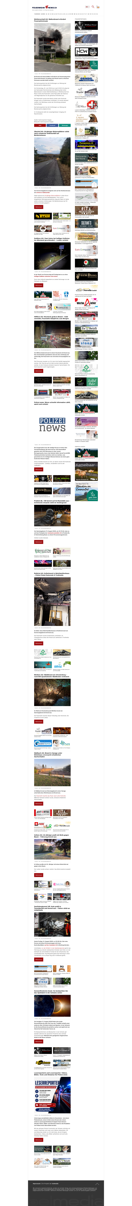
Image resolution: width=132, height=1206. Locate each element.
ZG (97, 14)
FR (58, 14)
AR (48, 14)
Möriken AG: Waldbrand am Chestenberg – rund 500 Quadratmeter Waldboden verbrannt (51, 675)
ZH (95, 14)
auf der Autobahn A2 (51, 945)
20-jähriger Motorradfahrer (52, 195)
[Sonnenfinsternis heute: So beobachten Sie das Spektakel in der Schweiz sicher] (52, 1006)
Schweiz (43, 14)
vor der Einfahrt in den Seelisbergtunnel (52, 948)
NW (72, 14)
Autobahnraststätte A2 (54, 533)
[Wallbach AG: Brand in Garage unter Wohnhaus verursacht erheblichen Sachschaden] (52, 772)
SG (76, 14)
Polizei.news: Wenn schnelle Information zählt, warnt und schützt (52, 403)
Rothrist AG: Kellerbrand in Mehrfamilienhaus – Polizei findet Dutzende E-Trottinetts (51, 574)
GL (62, 14)
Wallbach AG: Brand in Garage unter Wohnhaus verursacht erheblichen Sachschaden (48, 755)
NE (70, 14)
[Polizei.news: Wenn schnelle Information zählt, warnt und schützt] (52, 424)
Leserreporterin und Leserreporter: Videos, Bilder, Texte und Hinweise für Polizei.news (50, 1074)
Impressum (36, 1183)
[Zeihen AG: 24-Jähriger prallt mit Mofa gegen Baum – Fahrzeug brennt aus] (52, 849)
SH (79, 14)
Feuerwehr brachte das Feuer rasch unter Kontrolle (51, 796)
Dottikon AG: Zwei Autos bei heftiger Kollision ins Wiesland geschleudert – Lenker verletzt (52, 239)
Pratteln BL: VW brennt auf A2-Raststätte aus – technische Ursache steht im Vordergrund (52, 502)
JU (66, 14)
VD (90, 14)
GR (64, 14)
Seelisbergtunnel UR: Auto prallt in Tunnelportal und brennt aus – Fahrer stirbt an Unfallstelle (52, 908)
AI (50, 14)
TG (85, 14)
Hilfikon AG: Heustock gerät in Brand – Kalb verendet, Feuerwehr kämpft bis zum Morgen (51, 317)
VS (93, 14)
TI (86, 14)
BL (54, 14)
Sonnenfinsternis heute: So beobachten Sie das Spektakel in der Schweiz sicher (51, 992)
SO (81, 14)
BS (56, 14)
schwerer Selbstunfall (42, 192)
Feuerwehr (37, 14)
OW (74, 14)
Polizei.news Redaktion (46, 73)
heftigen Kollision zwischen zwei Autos (46, 276)
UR (88, 14)
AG (46, 14)
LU (68, 14)
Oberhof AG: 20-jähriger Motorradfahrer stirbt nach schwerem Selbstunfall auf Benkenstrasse (51, 133)
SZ (83, 14)
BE (52, 14)
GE (60, 14)
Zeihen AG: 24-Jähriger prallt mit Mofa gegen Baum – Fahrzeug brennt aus (51, 836)
